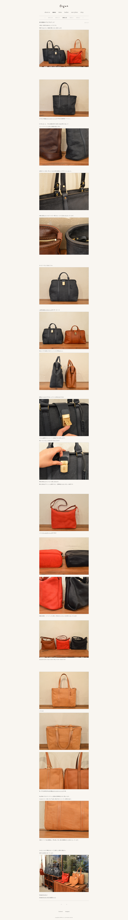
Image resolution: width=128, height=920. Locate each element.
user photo (74, 12)
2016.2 (78, 17)
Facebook (61, 911)
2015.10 (50, 17)
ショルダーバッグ (48, 533)
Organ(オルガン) (43, 894)
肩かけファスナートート (50, 118)
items (60, 12)
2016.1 (71, 17)
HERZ (61, 917)
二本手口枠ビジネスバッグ (45, 310)
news (54, 12)
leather (66, 12)
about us (47, 12)
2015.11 (57, 17)
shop (81, 12)
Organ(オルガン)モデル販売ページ (47, 897)
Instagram (67, 911)
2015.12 (64, 17)
